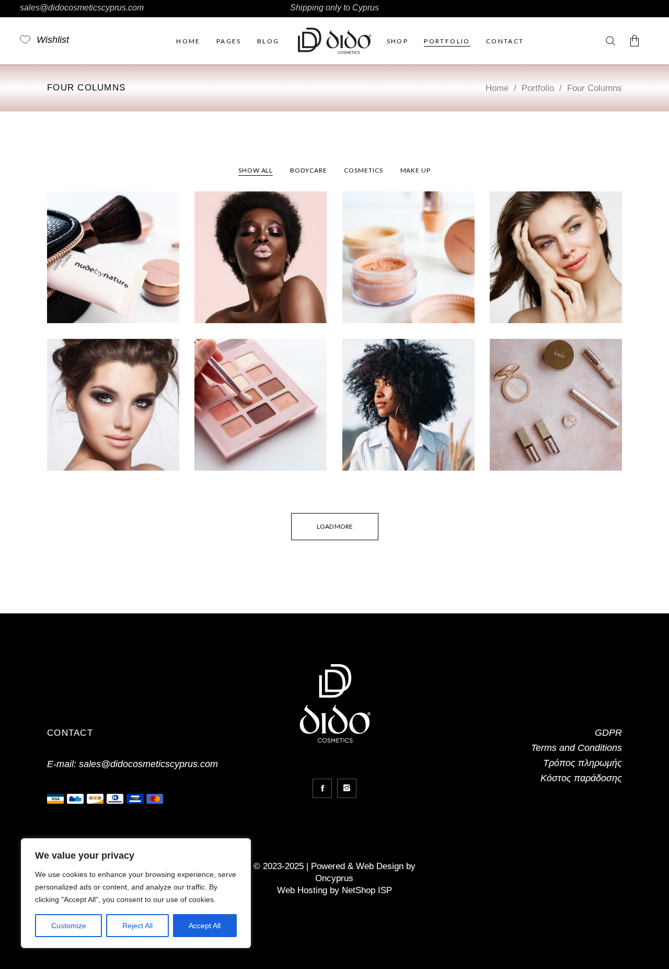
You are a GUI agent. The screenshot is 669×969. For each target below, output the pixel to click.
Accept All (205, 925)
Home (497, 88)
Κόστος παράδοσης (581, 778)
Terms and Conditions (576, 748)
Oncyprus (334, 878)
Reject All (137, 925)
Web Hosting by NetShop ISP (334, 890)
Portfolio (538, 88)
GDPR (608, 732)
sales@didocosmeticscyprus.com (82, 7)
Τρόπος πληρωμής (582, 763)
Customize (68, 925)
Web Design (379, 866)
